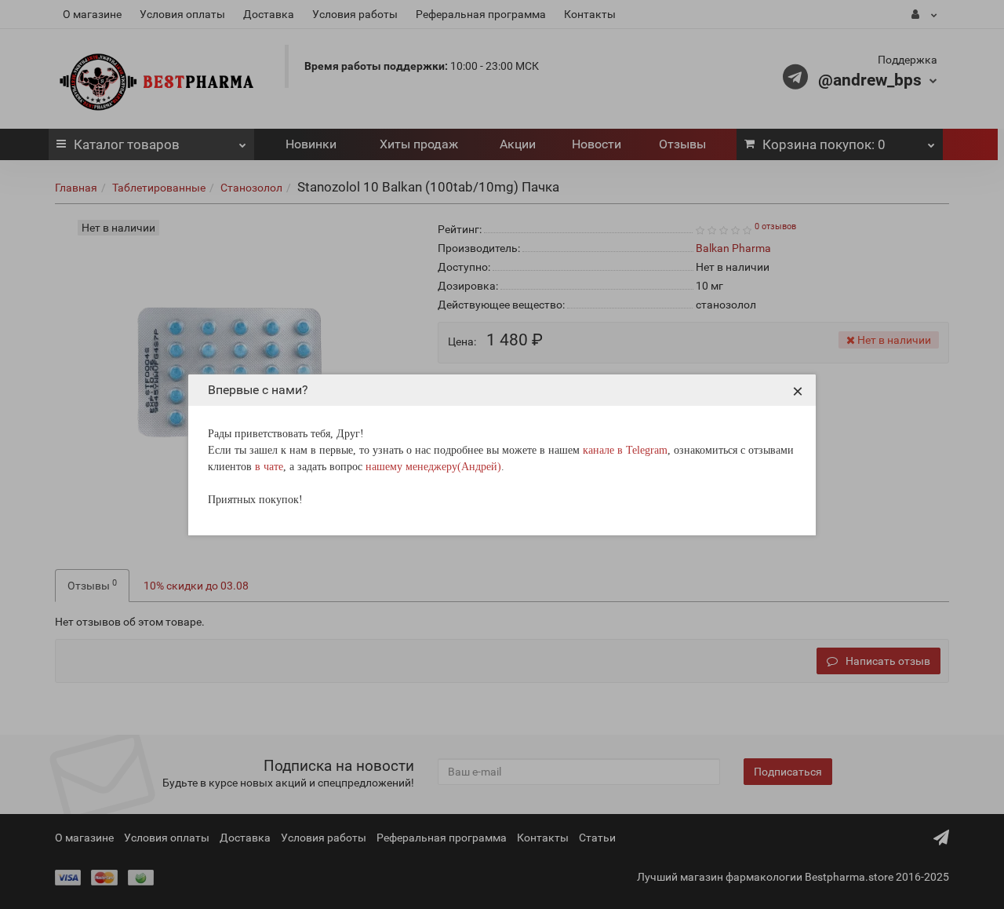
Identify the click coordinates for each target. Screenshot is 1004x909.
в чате (269, 467)
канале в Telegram (625, 450)
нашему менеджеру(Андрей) (433, 467)
